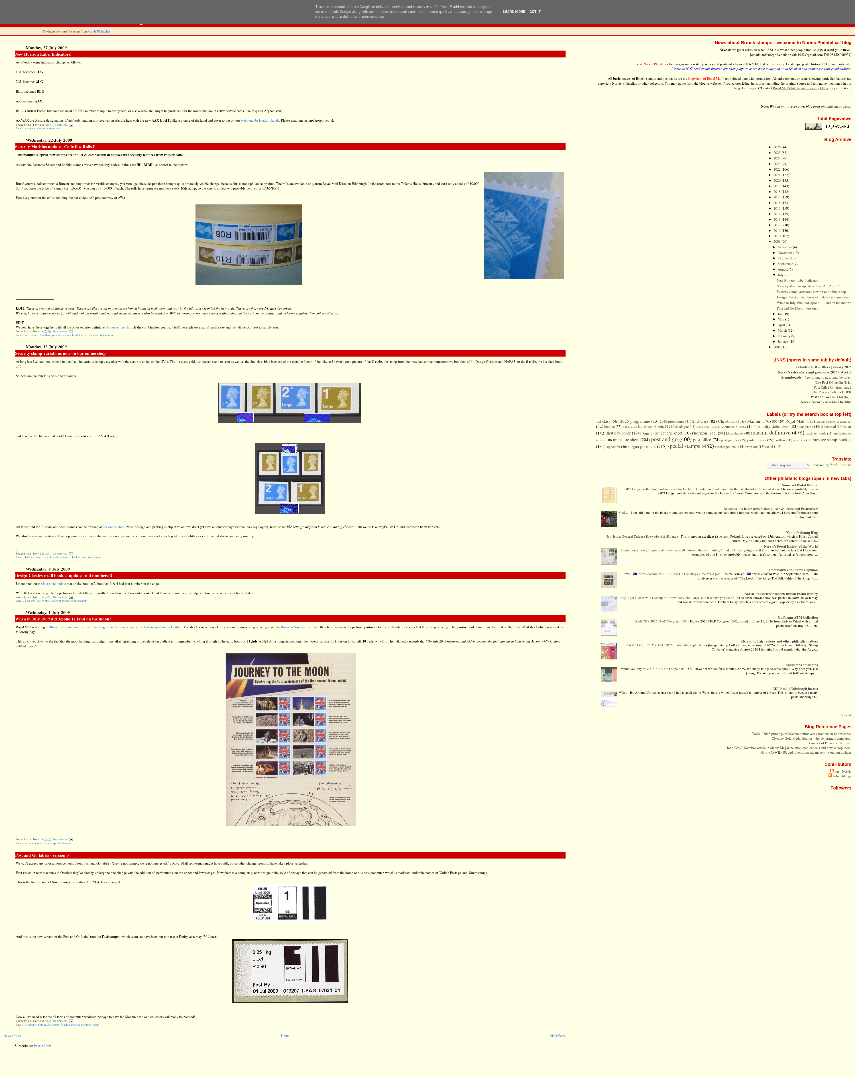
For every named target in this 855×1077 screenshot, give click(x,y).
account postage (825, 422)
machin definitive (77, 335)
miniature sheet (626, 439)
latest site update (54, 583)
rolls (91, 335)
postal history (756, 439)
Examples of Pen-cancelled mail (828, 742)
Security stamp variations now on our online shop (60, 353)
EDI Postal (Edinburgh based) (795, 688)
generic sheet (671, 433)
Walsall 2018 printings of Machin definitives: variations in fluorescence (801, 733)
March (783, 330)
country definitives (773, 426)
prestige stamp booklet (832, 439)
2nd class (700, 421)
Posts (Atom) (43, 1045)
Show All (846, 715)
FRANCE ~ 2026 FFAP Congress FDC (661, 621)
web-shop (778, 63)
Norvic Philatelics (99, 31)
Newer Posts (12, 1035)
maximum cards (816, 433)
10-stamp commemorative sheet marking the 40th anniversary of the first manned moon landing (114, 626)
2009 (778, 241)
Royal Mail (795, 421)
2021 (778, 174)
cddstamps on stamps (802, 664)
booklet (609, 426)
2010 (778, 235)
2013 (778, 219)
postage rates (730, 439)
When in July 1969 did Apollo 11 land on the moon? (63, 619)
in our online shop (119, 327)
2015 (778, 208)
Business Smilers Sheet (297, 626)
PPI (774, 421)
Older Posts (558, 1035)
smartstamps (92, 1024)
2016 (778, 202)
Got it (535, 12)
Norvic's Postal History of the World (791, 546)
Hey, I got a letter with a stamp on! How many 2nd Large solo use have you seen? (677, 597)
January (784, 341)
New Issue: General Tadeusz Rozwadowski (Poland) (642, 536)
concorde (30, 601)
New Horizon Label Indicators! (43, 54)
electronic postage (35, 1024)
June (781, 313)
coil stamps (31, 335)
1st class (603, 421)
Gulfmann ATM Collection (798, 617)
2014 (778, 213)
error (847, 426)
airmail (845, 421)
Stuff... (624, 512)
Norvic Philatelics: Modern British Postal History (781, 593)
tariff (769, 446)
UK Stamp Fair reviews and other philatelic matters (779, 641)
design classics (45, 601)
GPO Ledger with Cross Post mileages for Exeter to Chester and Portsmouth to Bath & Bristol (690, 489)
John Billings (842, 775)
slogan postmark (642, 446)
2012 (778, 224)
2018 (778, 191)
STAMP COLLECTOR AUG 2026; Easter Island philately (665, 645)
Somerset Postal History (800, 485)
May (781, 319)
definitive (45, 335)
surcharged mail (726, 446)
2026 (778, 147)
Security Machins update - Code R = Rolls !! (55, 146)
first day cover (619, 433)
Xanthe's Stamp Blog (802, 532)
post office (702, 439)
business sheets (34, 557)
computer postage (35, 128)
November (785, 252)
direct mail (828, 426)
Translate (845, 464)
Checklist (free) (831, 396)
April (782, 324)
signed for (613, 446)
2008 (778, 347)
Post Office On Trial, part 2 (832, 387)
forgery (647, 433)
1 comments (60, 124)
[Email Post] (70, 124)
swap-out (751, 446)
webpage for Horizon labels (260, 120)
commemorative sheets (38, 843)
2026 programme (672, 421)
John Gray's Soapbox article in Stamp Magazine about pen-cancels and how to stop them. (789, 747)
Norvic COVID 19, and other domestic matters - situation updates (805, 752)
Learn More (514, 12)
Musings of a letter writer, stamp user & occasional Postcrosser (771, 508)
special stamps (61, 843)
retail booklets (73, 557)
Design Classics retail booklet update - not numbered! (63, 575)
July (781, 274)
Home (285, 1035)
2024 (778, 158)
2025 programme (635, 421)
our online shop (113, 526)
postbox (779, 439)
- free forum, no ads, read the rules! (816, 377)
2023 (778, 163)
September (786, 263)
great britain (59, 335)
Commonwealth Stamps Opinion (793, 569)
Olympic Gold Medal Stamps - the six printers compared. (811, 738)
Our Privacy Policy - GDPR (831, 392)
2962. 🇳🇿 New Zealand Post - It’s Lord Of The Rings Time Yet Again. (673, 573)
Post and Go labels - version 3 (42, 855)
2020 (778, 180)
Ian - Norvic (843, 771)
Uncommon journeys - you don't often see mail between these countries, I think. (675, 550)
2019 (778, 186)
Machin (65, 1024)
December (785, 247)
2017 (778, 197)
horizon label (54, 128)
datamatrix (806, 426)
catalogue (682, 426)
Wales (623, 692)
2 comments (60, 553)
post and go (77, 1024)
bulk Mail (628, 427)
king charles (734, 433)
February (784, 335)
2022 (778, 169)
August (783, 269)
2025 (778, 152)
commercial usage (706, 427)
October (784, 258)
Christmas (726, 421)
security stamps (104, 335)
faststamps (53, 1024)
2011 (778, 230)
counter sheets (734, 426)
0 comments (60, 331)
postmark (799, 440)
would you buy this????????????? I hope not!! (653, 668)
